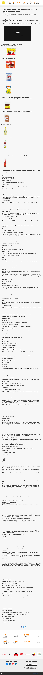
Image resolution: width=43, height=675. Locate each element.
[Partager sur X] (23, 627)
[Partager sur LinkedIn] (25, 627)
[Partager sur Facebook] (21, 627)
